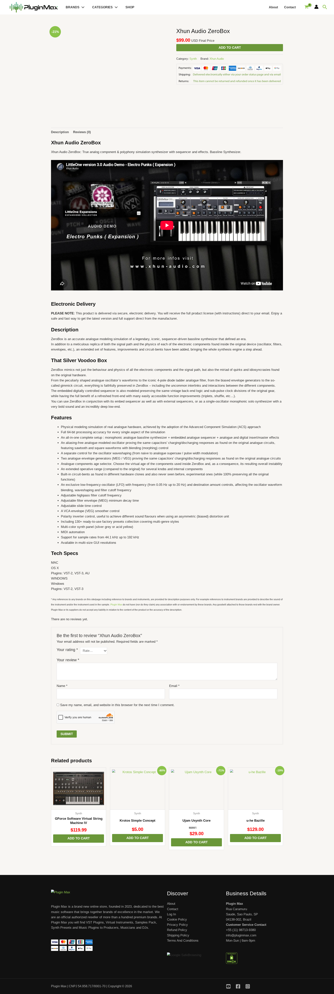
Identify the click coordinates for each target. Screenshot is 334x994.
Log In (171, 914)
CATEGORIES (102, 7)
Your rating (67, 650)
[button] (81, 7)
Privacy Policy (177, 925)
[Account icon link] (316, 7)
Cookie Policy (177, 919)
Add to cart (230, 47)
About (273, 7)
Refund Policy (177, 930)
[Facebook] (238, 986)
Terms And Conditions (183, 940)
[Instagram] (247, 986)
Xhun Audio (217, 58)
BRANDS (72, 7)
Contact (290, 7)
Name (62, 686)
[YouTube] (228, 986)
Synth (193, 58)
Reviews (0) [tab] (82, 132)
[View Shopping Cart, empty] (306, 7)
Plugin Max (116, 604)
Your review (68, 660)
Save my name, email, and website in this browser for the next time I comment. (117, 705)
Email (174, 686)
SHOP (129, 7)
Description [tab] (60, 132)
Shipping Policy (178, 935)
